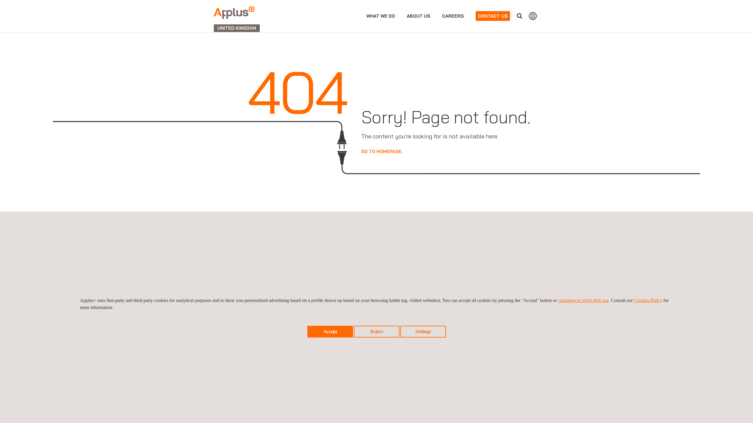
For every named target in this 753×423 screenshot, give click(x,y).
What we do (380, 16)
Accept (330, 331)
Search (519, 16)
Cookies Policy (648, 300)
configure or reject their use (583, 300)
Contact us (493, 16)
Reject (376, 331)
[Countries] (533, 16)
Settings (423, 331)
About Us (418, 16)
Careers (453, 16)
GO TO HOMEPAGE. (382, 151)
